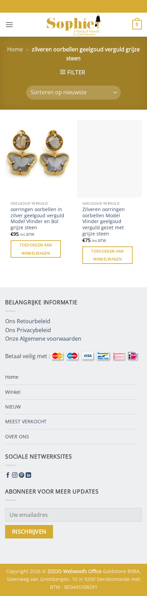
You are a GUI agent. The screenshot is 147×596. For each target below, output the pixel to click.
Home (15, 49)
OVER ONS (17, 436)
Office (95, 571)
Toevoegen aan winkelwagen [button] (35, 249)
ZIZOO (55, 571)
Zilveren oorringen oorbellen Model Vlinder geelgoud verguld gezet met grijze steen (103, 221)
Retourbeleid (33, 321)
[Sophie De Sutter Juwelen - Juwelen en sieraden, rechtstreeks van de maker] (73, 25)
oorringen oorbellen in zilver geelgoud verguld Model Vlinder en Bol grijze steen (37, 218)
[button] (9, 24)
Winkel (13, 392)
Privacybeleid (34, 330)
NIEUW (13, 406)
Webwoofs (75, 571)
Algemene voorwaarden (50, 338)
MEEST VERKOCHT (25, 421)
